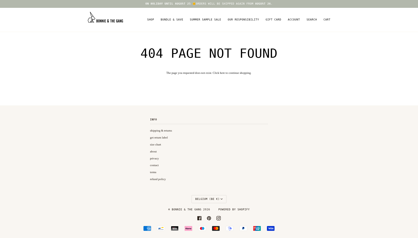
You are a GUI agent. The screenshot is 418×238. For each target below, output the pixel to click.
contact (154, 165)
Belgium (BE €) (207, 199)
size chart (155, 144)
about (153, 151)
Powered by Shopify (234, 209)
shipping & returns (161, 130)
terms (153, 172)
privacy (154, 158)
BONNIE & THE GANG (187, 209)
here (222, 72)
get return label (159, 137)
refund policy (158, 179)
